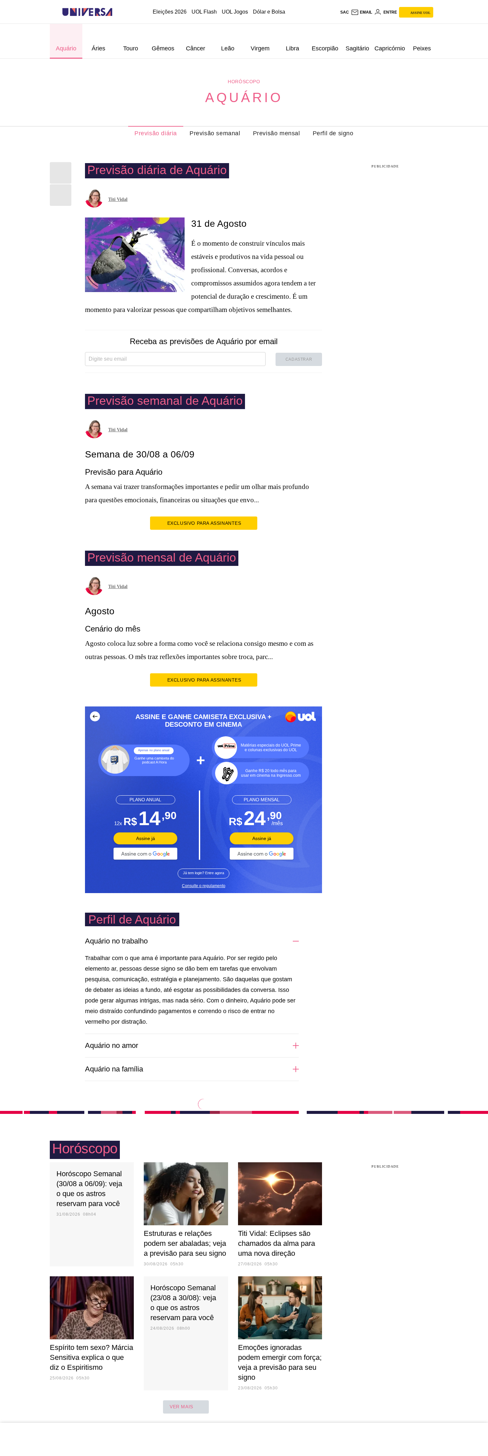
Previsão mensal (276, 133)
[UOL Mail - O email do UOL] (361, 12)
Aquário (244, 97)
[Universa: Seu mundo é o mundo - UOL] (87, 12)
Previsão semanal (215, 133)
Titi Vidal (117, 199)
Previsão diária (155, 133)
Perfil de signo (333, 133)
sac (344, 12)
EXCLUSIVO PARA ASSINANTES (204, 523)
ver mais (181, 1406)
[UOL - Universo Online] (118, 12)
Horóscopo (244, 81)
